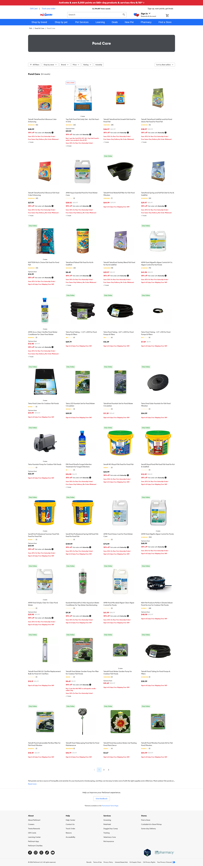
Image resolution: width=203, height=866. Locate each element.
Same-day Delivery (148, 829)
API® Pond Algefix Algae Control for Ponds (157, 534)
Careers (31, 824)
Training (106, 833)
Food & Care (39, 28)
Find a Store (145, 820)
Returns (69, 833)
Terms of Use (97, 862)
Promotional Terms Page (110, 806)
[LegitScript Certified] (147, 852)
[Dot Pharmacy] (164, 852)
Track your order (48, 9)
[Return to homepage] (46, 14)
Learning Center (34, 837)
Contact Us (70, 824)
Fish (30, 28)
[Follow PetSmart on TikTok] (47, 853)
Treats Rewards (34, 829)
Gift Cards (32, 833)
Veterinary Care (109, 837)
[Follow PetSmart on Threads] (41, 853)
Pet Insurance (108, 841)
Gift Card (33, 9)
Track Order (70, 829)
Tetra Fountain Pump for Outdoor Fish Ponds (44, 464)
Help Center (70, 820)
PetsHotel (107, 824)
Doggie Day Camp (110, 829)
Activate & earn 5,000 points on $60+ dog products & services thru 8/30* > (101, 2)
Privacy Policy (108, 862)
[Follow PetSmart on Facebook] (30, 853)
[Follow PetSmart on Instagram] (36, 853)
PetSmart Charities (35, 846)
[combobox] (97, 14)
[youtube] (53, 853)
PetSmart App (33, 841)
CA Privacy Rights (149, 862)
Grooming (107, 820)
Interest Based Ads (121, 862)
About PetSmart (34, 820)
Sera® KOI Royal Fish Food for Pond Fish (118, 464)
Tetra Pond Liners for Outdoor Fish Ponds (43, 403)
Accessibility (70, 837)
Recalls (89, 862)
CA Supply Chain (135, 862)
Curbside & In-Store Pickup (151, 824)
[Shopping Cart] (170, 15)
